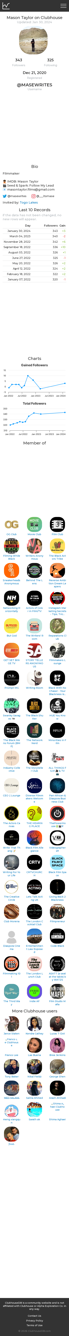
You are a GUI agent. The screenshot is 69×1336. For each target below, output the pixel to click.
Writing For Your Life (11, 874)
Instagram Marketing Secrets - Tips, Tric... (57, 611)
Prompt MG (12, 687)
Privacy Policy (34, 1320)
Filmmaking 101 (11, 975)
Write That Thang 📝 (11, 849)
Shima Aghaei (57, 1119)
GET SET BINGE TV (12, 662)
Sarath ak (34, 1119)
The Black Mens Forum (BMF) (11, 743)
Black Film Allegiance (34, 849)
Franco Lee (11, 1055)
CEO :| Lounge (11, 795)
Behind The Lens (34, 582)
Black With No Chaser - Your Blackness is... (57, 691)
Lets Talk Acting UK (34, 898)
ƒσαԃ (11, 1143)
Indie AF (34, 1001)
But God (12, 635)
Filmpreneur (57, 921)
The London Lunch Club (34, 975)
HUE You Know (57, 717)
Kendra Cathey (34, 1033)
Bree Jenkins (57, 1055)
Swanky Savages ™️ (11, 717)
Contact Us (34, 1315)
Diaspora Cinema (11, 947)
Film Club (57, 534)
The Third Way (11, 1003)
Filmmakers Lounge (57, 662)
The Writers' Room (34, 637)
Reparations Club (57, 637)
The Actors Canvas (11, 825)
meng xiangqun (11, 1121)
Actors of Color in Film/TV (34, 609)
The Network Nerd (34, 742)
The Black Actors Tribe (57, 557)
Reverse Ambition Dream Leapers (57, 583)
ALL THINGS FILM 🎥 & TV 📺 (57, 771)
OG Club (12, 534)
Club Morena (11, 921)
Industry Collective (11, 769)
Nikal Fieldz (34, 1076)
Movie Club (34, 534)
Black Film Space (57, 874)
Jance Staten (11, 1033)
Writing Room (34, 687)
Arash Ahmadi (57, 1097)
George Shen (57, 1076)
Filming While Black (11, 557)
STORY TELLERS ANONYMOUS (34, 663)
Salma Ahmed (34, 1097)
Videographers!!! (57, 849)
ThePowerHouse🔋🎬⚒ (57, 825)
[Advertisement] (34, 129)
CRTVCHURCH (34, 874)
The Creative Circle (11, 898)
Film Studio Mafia (57, 1003)
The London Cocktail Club (34, 923)
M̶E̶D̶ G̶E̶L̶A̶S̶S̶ (11, 1097)
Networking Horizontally (11, 609)
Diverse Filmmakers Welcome (34, 798)
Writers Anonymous (34, 557)
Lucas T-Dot (57, 1033)
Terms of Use (34, 1325)
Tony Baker (12, 1076)
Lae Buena (34, 1055)
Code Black (57, 945)
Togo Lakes (29, 202)
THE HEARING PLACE (34, 825)
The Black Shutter (34, 717)
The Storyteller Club (34, 769)
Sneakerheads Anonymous (11, 582)
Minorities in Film (57, 742)
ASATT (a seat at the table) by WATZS (57, 976)
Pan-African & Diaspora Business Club (57, 798)
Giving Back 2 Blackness (57, 898)
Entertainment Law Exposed (34, 949)
